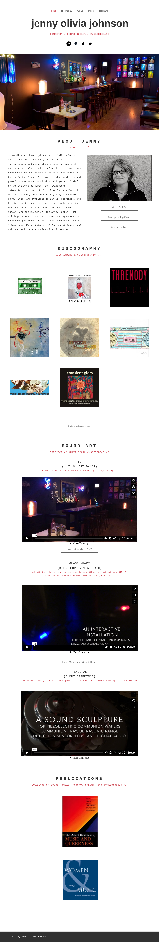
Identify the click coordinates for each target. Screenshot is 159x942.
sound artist (76, 34)
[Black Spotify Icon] (76, 43)
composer (56, 34)
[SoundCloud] (68, 43)
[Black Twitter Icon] (90, 43)
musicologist (99, 34)
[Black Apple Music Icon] (83, 43)
